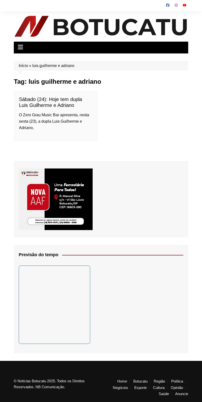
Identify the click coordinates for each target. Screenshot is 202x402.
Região (159, 381)
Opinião (177, 388)
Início (23, 66)
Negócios (120, 388)
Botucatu (140, 381)
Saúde (164, 394)
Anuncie (181, 394)
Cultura (159, 388)
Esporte (140, 388)
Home (122, 381)
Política (177, 381)
